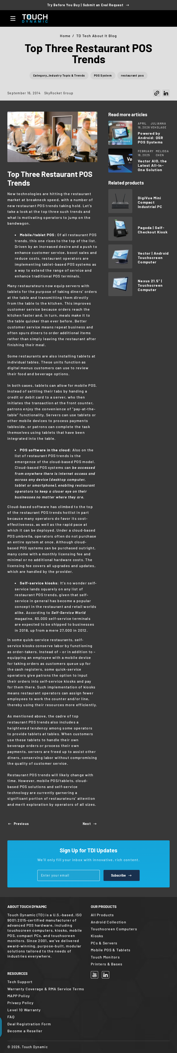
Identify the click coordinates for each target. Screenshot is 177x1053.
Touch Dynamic (35, 1047)
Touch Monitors (105, 957)
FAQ (11, 1016)
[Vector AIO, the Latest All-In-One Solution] (120, 161)
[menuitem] (130, 914)
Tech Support (19, 981)
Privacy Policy (20, 1002)
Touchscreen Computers (114, 929)
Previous (21, 824)
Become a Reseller (25, 1031)
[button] (156, 94)
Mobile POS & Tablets (111, 950)
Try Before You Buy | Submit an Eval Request (85, 5)
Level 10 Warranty (24, 1010)
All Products (102, 915)
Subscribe (118, 875)
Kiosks (97, 936)
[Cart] (164, 18)
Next (87, 824)
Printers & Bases (106, 964)
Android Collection (108, 922)
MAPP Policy (18, 996)
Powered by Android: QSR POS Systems (150, 137)
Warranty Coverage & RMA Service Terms (45, 989)
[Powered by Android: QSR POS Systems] (120, 133)
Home (65, 35)
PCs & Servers (104, 943)
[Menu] (12, 18)
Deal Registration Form (29, 1024)
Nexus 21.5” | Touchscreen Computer (150, 285)
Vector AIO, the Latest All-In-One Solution (152, 165)
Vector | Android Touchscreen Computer (153, 257)
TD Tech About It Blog (96, 35)
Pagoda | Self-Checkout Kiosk (153, 229)
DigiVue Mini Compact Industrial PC (150, 202)
